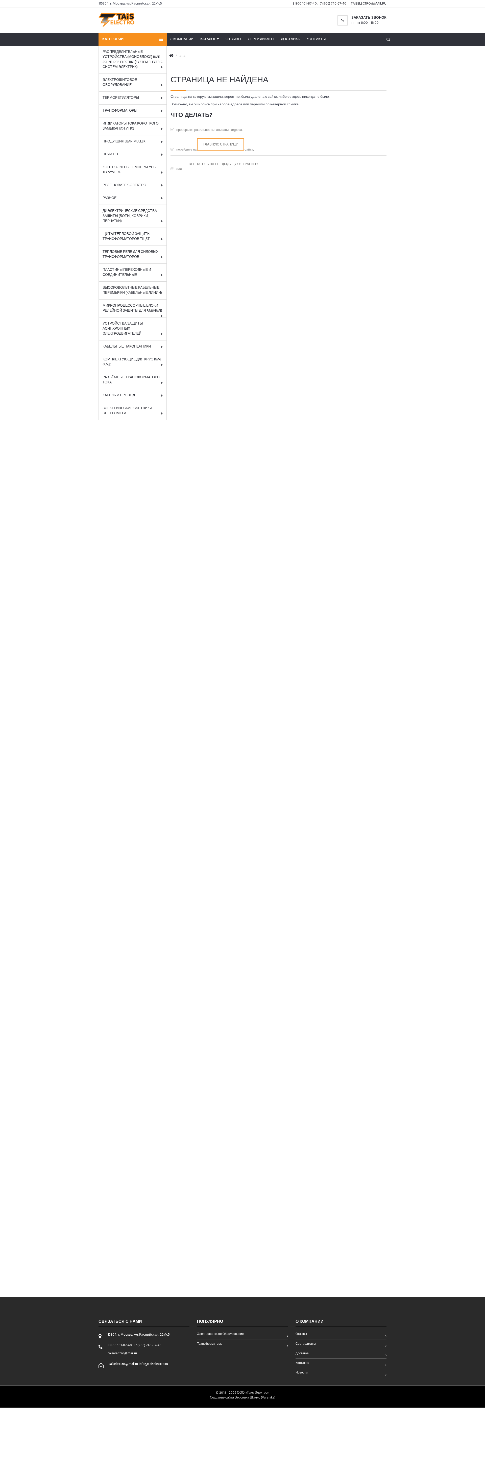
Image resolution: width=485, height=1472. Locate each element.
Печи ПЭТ (111, 154)
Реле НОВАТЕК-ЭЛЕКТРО (124, 185)
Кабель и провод (119, 395)
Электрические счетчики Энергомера (127, 410)
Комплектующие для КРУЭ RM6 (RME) (132, 362)
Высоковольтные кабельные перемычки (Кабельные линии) (132, 290)
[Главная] (171, 56)
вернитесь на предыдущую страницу (223, 164)
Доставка (290, 39)
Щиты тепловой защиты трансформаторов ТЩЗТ (126, 236)
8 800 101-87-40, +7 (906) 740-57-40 (319, 4)
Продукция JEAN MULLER (124, 141)
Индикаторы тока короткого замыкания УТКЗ (131, 126)
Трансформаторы (120, 111)
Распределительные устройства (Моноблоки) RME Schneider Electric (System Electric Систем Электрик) (132, 59)
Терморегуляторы (121, 98)
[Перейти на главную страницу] (117, 19)
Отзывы (233, 39)
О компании (181, 39)
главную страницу (220, 144)
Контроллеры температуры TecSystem (129, 169)
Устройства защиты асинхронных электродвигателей (123, 329)
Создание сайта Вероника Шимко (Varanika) (242, 1397)
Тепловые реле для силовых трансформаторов (130, 254)
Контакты (316, 39)
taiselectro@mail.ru (368, 4)
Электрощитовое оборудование (120, 82)
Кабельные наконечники (127, 347)
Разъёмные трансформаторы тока (131, 380)
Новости (302, 1373)
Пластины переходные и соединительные (127, 272)
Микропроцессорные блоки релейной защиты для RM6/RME (132, 308)
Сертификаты (261, 39)
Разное (109, 198)
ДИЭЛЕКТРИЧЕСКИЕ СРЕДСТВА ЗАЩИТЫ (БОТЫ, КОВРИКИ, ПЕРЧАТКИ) (130, 216)
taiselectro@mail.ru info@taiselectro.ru (138, 1364)
